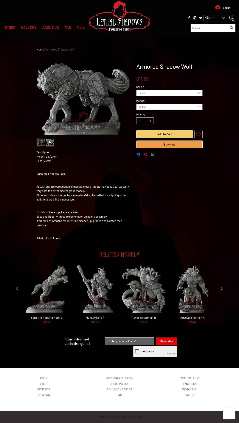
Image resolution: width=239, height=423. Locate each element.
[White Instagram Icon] (195, 18)
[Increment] (151, 121)
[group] (119, 299)
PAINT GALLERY (190, 378)
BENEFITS (43, 389)
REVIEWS (44, 395)
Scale (140, 86)
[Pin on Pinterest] (146, 154)
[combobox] (212, 28)
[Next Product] (222, 288)
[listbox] (215, 18)
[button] (215, 18)
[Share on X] (160, 154)
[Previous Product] (17, 288)
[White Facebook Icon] (189, 18)
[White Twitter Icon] (200, 18)
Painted (141, 100)
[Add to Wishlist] (198, 134)
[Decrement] (139, 121)
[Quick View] (47, 289)
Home (40, 49)
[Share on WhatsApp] (153, 154)
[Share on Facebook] (138, 154)
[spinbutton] (145, 121)
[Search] (207, 18)
